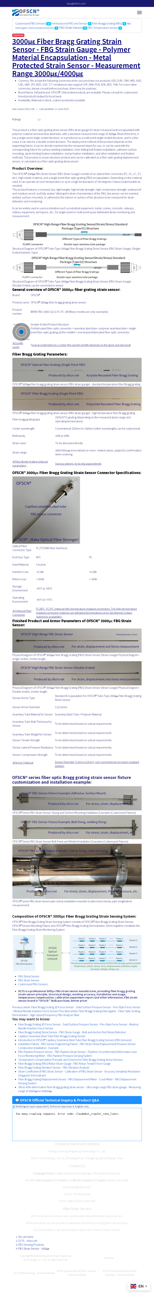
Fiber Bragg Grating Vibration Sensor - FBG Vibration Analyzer (54, 1067)
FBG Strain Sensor (70, 27)
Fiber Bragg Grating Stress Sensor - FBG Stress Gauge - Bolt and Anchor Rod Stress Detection (72, 1032)
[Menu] (139, 12)
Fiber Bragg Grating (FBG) (107, 23)
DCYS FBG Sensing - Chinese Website (34, 1273)
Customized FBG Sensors (30, 23)
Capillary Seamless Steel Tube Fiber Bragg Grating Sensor (51, 1036)
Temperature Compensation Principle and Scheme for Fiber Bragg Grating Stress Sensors (70, 1059)
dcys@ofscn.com (76, 3)
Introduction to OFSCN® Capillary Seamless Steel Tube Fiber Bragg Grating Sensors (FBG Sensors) (74, 1040)
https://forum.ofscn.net (81, 1201)
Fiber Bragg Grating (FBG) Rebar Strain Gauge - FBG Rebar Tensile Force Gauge (64, 1063)
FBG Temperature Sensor (103, 28)
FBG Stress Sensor (28, 976)
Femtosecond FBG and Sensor (69, 23)
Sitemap (108, 1258)
